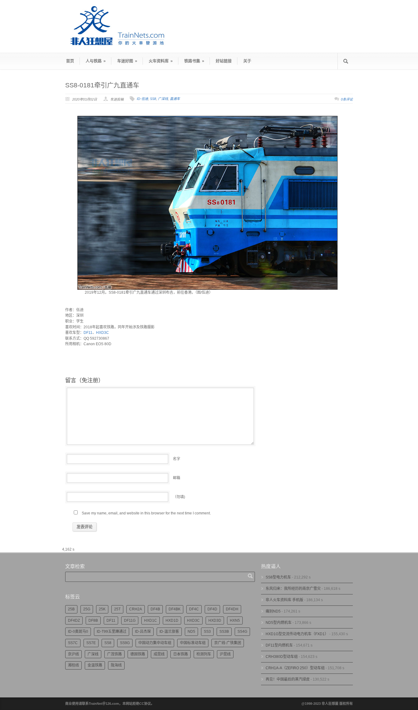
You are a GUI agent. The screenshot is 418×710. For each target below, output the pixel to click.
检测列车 (203, 654)
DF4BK (175, 609)
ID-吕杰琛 (143, 631)
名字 (176, 459)
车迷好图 (127, 61)
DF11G (130, 620)
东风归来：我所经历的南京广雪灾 (293, 588)
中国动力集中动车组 (154, 643)
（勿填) (179, 497)
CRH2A (135, 609)
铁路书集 (194, 61)
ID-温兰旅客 (169, 631)
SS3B (224, 631)
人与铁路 (96, 61)
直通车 (175, 99)
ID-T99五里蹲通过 (111, 631)
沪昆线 (225, 654)
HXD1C (150, 620)
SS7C (73, 643)
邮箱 (176, 478)
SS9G (125, 643)
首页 (70, 61)
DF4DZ (74, 620)
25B (71, 609)
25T (117, 609)
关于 (247, 61)
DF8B (93, 620)
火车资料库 (161, 61)
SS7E (91, 643)
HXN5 (235, 620)
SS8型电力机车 (278, 577)
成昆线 (159, 654)
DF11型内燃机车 (279, 645)
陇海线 (116, 665)
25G (86, 609)
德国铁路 (137, 654)
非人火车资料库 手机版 (284, 600)
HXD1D (172, 620)
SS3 (207, 631)
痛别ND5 (273, 611)
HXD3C (102, 332)
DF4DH (232, 609)
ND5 (191, 631)
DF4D (212, 609)
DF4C (194, 609)
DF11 (88, 332)
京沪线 (73, 654)
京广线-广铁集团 (227, 643)
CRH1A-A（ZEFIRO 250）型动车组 (295, 668)
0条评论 (347, 99)
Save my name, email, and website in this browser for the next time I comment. (146, 513)
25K (102, 609)
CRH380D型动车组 (282, 657)
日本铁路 (180, 654)
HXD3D (214, 620)
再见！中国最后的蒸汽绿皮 (288, 679)
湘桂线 (73, 665)
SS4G (242, 631)
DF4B (155, 609)
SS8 (153, 99)
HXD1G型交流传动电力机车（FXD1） (297, 634)
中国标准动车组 (193, 643)
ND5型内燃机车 (279, 622)
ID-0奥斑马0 (78, 631)
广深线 (163, 99)
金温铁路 (95, 665)
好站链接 (224, 61)
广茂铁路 (114, 654)
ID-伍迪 (142, 99)
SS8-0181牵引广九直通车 (102, 85)
